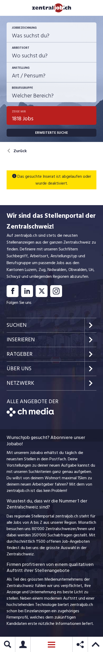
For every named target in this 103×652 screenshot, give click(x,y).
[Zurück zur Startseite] (30, 415)
